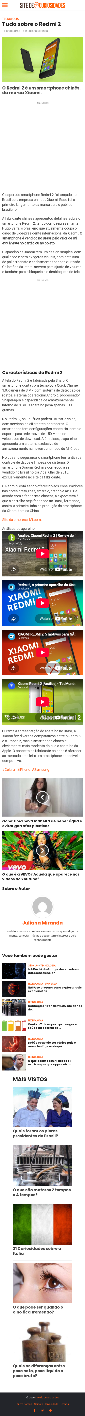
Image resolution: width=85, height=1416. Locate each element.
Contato (38, 1404)
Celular (10, 769)
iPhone (24, 769)
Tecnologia (10, 19)
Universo (51, 983)
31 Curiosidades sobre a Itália (37, 1251)
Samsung (41, 769)
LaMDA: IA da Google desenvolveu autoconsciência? (53, 971)
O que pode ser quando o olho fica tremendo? (38, 1309)
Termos (64, 1404)
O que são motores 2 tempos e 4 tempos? (42, 1192)
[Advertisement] (42, 148)
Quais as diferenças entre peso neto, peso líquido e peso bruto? (39, 1370)
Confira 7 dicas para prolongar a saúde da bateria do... (52, 1026)
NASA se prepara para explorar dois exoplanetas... (55, 989)
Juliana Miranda (38, 31)
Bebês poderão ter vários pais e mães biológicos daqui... (52, 1044)
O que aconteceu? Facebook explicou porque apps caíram (50, 1062)
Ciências (33, 965)
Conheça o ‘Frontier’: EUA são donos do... (55, 1007)
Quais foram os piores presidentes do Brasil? (35, 1133)
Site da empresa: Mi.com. (22, 520)
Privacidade (51, 1404)
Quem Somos (24, 1404)
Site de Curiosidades (47, 1397)
